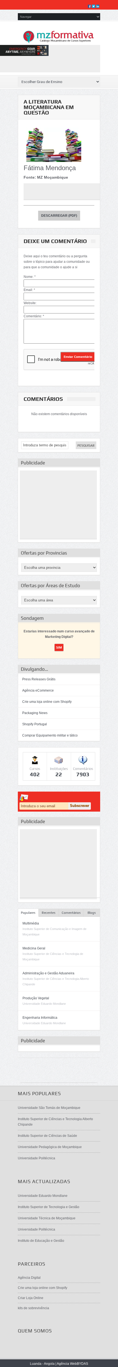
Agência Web (67, 1364)
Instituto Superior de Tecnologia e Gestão (48, 1207)
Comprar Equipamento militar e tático (50, 735)
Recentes (48, 913)
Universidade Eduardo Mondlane (43, 1196)
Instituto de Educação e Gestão (41, 1241)
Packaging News (34, 713)
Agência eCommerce (38, 690)
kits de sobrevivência (33, 1308)
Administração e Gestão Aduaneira (48, 973)
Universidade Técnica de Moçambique (46, 1218)
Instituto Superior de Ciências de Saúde (47, 1136)
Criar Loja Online (30, 1298)
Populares (28, 913)
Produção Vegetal (36, 998)
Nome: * (30, 277)
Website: (30, 303)
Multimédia (31, 923)
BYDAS (82, 1364)
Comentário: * (34, 316)
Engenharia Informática (40, 1018)
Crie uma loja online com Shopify (47, 702)
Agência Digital (29, 1278)
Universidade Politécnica (36, 1158)
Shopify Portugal (34, 724)
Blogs (92, 913)
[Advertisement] (58, 504)
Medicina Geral (34, 948)
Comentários (71, 913)
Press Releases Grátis (38, 679)
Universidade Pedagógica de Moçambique (50, 1147)
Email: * (29, 290)
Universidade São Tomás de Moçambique (49, 1108)
